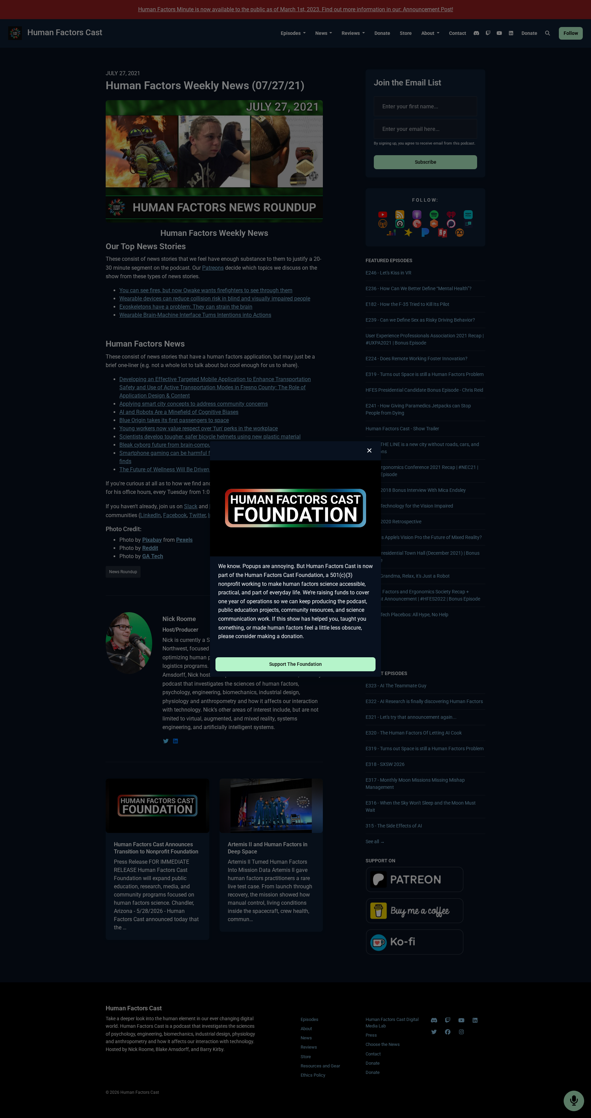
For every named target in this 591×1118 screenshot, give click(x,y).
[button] (369, 451)
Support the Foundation (295, 664)
